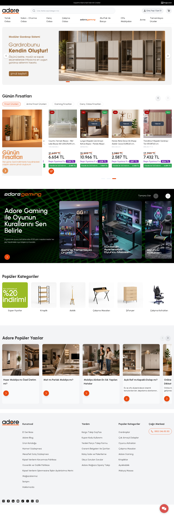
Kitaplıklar (123, 459)
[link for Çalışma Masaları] (101, 297)
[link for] (79, 230)
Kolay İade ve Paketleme (94, 454)
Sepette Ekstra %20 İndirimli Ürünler (87, 3)
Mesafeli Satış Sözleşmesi (35, 454)
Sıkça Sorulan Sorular (92, 459)
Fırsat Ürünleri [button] (11, 104)
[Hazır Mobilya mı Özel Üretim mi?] (20, 360)
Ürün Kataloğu (29, 443)
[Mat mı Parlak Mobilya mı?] (60, 360)
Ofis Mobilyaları (126, 20)
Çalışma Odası (66, 20)
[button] (57, 81)
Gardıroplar (124, 432)
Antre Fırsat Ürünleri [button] (36, 104)
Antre (143, 19)
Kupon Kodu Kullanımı (92, 437)
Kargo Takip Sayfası (92, 432)
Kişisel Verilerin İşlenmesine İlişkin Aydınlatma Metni (47, 470)
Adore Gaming (126, 454)
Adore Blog (27, 437)
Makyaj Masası (126, 470)
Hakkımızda (28, 487)
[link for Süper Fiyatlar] (15, 297)
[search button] (34, 11)
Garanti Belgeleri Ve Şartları (96, 448)
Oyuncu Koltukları (127, 443)
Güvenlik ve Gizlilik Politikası (36, 465)
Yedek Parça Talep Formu (95, 443)
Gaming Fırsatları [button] (63, 104)
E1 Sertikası (27, 432)
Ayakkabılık (124, 465)
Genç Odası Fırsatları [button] (90, 104)
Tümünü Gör (144, 195)
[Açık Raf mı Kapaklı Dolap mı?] (141, 360)
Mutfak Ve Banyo (105, 20)
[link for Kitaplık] (44, 297)
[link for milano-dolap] (87, 56)
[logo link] (16, 11)
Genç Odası (49, 20)
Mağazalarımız (30, 476)
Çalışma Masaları (127, 448)
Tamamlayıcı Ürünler (156, 20)
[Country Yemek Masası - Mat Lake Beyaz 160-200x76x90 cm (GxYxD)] (63, 124)
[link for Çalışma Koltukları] (159, 297)
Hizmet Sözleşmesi (32, 448)
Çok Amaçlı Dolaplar (129, 437)
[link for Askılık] (72, 297)
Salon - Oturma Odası (29, 20)
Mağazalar (168, 3)
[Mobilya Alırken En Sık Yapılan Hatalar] (101, 360)
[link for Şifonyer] (130, 297)
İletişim (25, 481)
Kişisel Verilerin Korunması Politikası (39, 459)
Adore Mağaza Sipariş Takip (96, 465)
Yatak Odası (7, 20)
